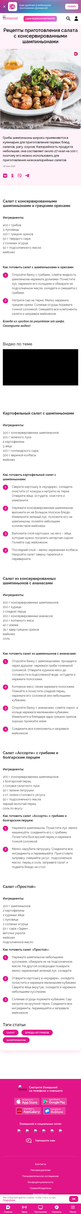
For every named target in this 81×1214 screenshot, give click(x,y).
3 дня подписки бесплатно (40, 19)
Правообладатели (40, 1188)
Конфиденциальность (40, 1182)
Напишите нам (45, 1140)
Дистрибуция (40, 1194)
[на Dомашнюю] (10, 18)
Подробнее (9, 1200)
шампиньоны (16, 1040)
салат (11, 1032)
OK (74, 1199)
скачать (72, 6)
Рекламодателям (40, 1170)
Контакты (40, 1164)
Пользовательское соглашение (40, 1176)
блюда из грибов (37, 1032)
